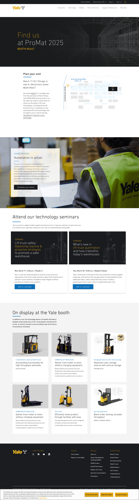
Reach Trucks (114, 454)
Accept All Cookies (121, 494)
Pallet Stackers (114, 467)
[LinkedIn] (49, 454)
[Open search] (125, 2)
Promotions (94, 476)
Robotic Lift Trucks (96, 470)
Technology (72, 8)
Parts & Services (93, 8)
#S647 (33, 93)
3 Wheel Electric (115, 474)
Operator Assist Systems (98, 473)
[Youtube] (44, 454)
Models (81, 8)
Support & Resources (109, 8)
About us (93, 454)
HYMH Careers (95, 463)
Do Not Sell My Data (91, 494)
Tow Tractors (114, 470)
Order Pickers (114, 457)
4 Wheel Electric (115, 477)
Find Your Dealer (85, 2)
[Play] (132, 201)
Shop (110, 2)
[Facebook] (38, 454)
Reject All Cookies (106, 494)
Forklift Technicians (97, 466)
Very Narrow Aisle (115, 461)
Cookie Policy (43, 498)
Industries (61, 8)
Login (117, 2)
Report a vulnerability (77, 457)
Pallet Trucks (114, 464)
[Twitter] (33, 454)
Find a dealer (75, 454)
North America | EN (98, 2)
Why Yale (123, 8)
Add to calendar (25, 287)
